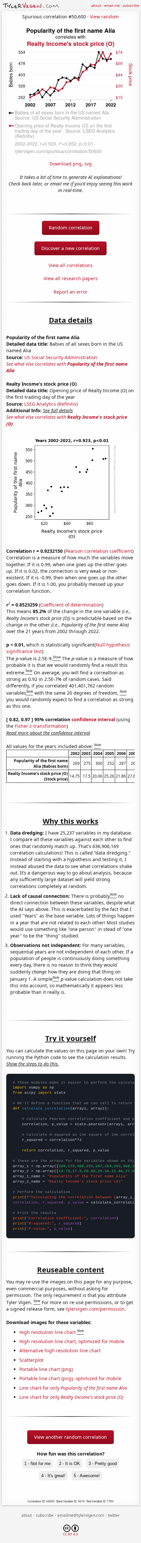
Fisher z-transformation (41, 726)
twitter (114, 1515)
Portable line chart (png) (46, 1369)
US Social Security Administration (60, 357)
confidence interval (93, 719)
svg (88, 164)
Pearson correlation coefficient (98, 551)
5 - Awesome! (87, 1475)
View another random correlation (70, 1437)
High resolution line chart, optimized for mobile (71, 1341)
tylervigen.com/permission (95, 1309)
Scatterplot (31, 1360)
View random (104, 16)
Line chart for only (73, 1388)
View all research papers (71, 278)
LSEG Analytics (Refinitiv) (51, 404)
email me (112, 5)
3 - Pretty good (103, 1463)
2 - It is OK (69, 1463)
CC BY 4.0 (70, 1534)
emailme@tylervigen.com (80, 1515)
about (96, 5)
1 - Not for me (37, 1463)
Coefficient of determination (71, 605)
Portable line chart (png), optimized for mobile (70, 1378)
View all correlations (71, 265)
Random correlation (70, 227)
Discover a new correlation (70, 248)
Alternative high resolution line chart (60, 1350)
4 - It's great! (53, 1475)
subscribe (131, 5)
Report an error (70, 292)
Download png (66, 164)
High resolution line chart (47, 1332)
